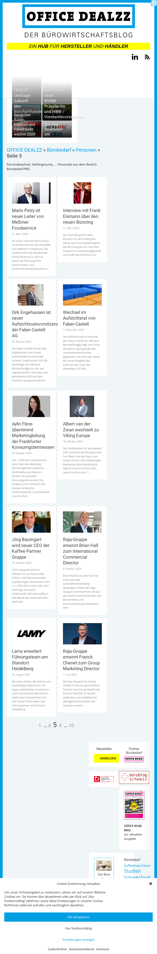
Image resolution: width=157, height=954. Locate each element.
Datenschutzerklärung (81, 949)
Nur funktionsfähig (78, 928)
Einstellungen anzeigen (79, 939)
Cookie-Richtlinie (57, 949)
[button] (151, 884)
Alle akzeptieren (78, 917)
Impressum (102, 949)
